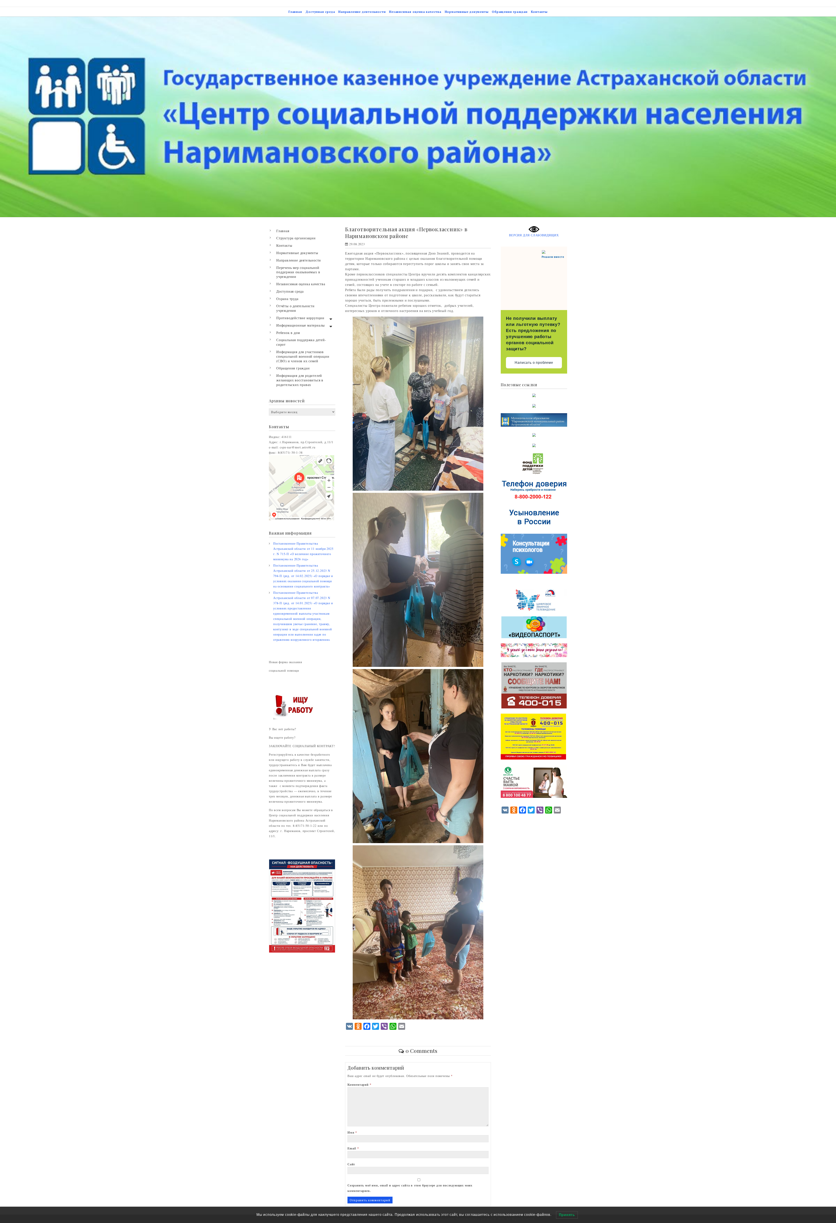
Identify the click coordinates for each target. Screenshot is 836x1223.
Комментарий (359, 1084)
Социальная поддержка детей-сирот (301, 342)
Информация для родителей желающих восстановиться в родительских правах (299, 380)
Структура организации (296, 238)
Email (353, 1148)
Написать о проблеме (534, 362)
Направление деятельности (362, 12)
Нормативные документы (467, 12)
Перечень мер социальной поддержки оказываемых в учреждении (298, 272)
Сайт (351, 1164)
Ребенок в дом (288, 332)
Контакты (539, 12)
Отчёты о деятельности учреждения (295, 308)
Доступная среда (320, 12)
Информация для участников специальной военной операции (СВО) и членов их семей (302, 356)
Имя (352, 1132)
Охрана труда (287, 298)
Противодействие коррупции (300, 317)
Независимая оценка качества (415, 12)
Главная (295, 12)
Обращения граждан (510, 12)
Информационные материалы (300, 325)
